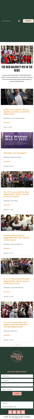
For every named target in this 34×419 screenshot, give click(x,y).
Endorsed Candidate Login (9, 407)
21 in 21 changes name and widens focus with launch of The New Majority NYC (15, 324)
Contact (5, 403)
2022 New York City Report (15, 153)
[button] (18, 21)
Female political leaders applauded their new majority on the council (16, 237)
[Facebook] (14, 412)
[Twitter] (10, 412)
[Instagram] (19, 412)
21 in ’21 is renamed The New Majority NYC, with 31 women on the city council (16, 194)
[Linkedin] (23, 412)
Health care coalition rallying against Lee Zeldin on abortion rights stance (16, 111)
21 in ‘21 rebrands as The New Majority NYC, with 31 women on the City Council (16, 281)
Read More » (7, 122)
